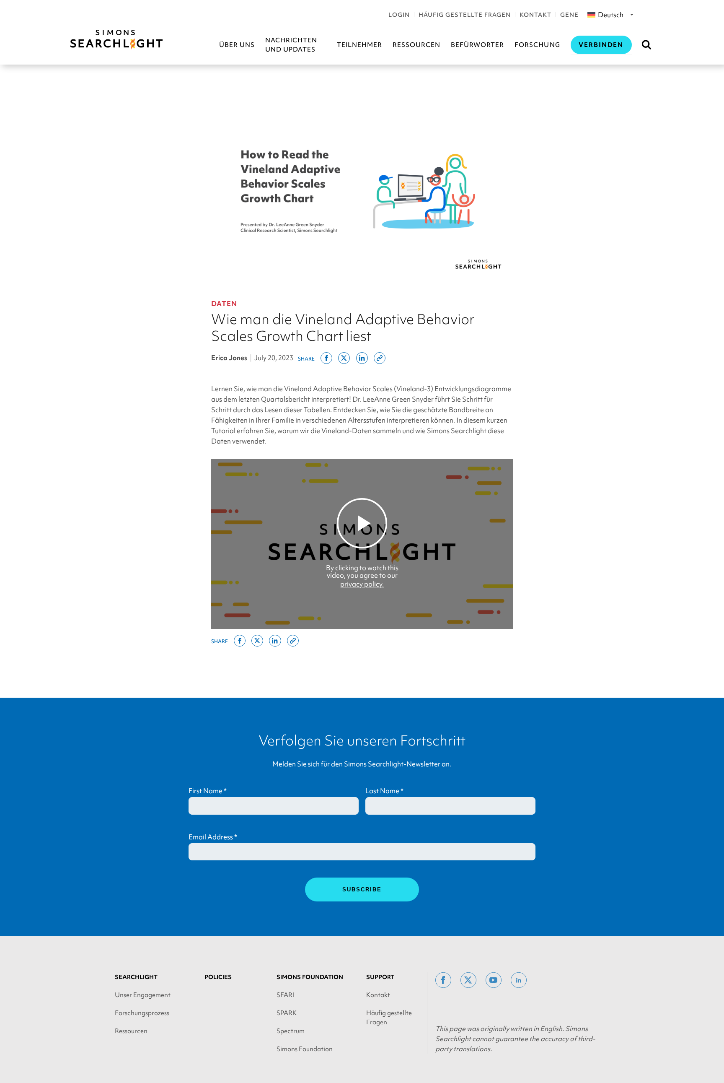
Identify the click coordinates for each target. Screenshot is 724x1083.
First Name (208, 790)
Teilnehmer (359, 45)
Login (399, 14)
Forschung (537, 45)
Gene (569, 14)
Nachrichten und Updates (291, 45)
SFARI (285, 995)
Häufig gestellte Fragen (465, 14)
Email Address (213, 836)
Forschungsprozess (142, 1013)
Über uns (237, 45)
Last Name (384, 790)
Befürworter (477, 45)
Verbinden (601, 45)
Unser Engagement (143, 995)
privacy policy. (362, 584)
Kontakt (535, 14)
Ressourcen (416, 45)
